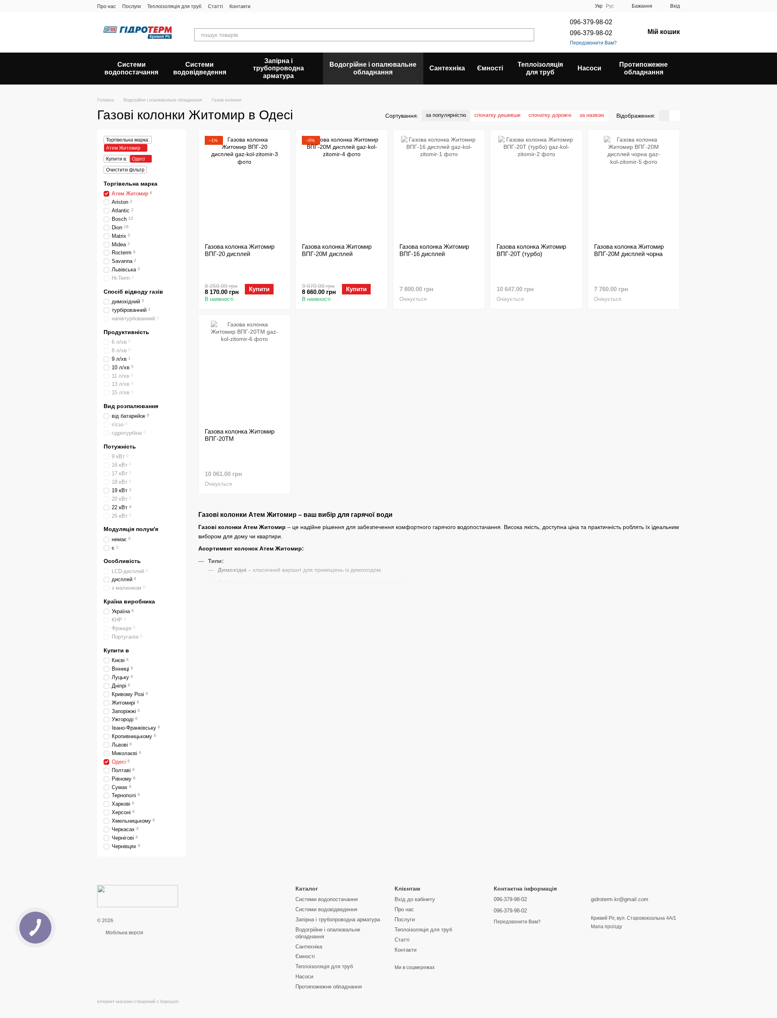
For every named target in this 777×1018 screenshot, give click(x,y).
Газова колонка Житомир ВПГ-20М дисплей (337, 250)
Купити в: (116, 159)
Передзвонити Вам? (593, 43)
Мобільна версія (123, 932)
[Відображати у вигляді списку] (674, 115)
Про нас (106, 6)
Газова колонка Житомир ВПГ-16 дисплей (434, 250)
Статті (215, 6)
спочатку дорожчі (550, 115)
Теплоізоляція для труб (174, 6)
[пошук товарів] (527, 34)
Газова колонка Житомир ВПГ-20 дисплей (239, 250)
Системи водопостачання (131, 68)
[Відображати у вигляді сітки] (664, 115)
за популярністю (446, 115)
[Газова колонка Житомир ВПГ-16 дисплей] (439, 186)
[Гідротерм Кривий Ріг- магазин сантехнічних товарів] (137, 896)
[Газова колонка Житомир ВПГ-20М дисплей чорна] (633, 186)
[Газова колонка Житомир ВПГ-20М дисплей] (341, 186)
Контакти (240, 6)
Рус (610, 6)
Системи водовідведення (199, 68)
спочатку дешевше (497, 115)
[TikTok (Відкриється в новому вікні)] (271, 6)
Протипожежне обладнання (643, 68)
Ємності (490, 68)
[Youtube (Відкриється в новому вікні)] (291, 6)
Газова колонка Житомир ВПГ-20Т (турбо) (531, 250)
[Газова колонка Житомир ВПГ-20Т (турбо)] (536, 186)
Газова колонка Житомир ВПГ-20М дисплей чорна (629, 250)
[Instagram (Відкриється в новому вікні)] (262, 6)
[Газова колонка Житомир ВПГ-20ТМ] (244, 371)
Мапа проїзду (606, 926)
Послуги (131, 6)
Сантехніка (447, 68)
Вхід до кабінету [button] (415, 899)
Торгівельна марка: (127, 140)
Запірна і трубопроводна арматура (278, 68)
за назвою (592, 115)
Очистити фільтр (125, 170)
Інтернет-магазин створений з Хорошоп (137, 1001)
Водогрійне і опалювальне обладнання (372, 68)
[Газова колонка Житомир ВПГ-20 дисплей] (244, 186)
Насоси (589, 68)
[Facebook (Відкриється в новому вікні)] (281, 6)
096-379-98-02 (591, 22)
